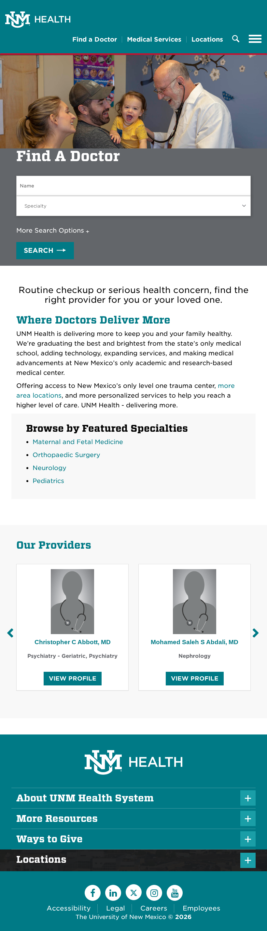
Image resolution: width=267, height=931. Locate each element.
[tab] (54, 231)
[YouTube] (175, 893)
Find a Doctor (94, 39)
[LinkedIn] (113, 893)
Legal (115, 908)
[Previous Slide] (10, 633)
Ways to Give (49, 839)
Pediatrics (48, 481)
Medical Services (154, 39)
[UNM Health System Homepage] (133, 744)
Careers (153, 908)
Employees (201, 908)
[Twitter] (134, 892)
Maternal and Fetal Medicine (78, 442)
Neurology (49, 468)
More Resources (57, 818)
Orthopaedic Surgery (66, 455)
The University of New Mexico (121, 916)
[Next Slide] (255, 633)
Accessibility (69, 908)
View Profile (72, 680)
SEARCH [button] (38, 250)
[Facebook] (93, 893)
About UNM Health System (85, 798)
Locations (207, 39)
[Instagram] (154, 893)
